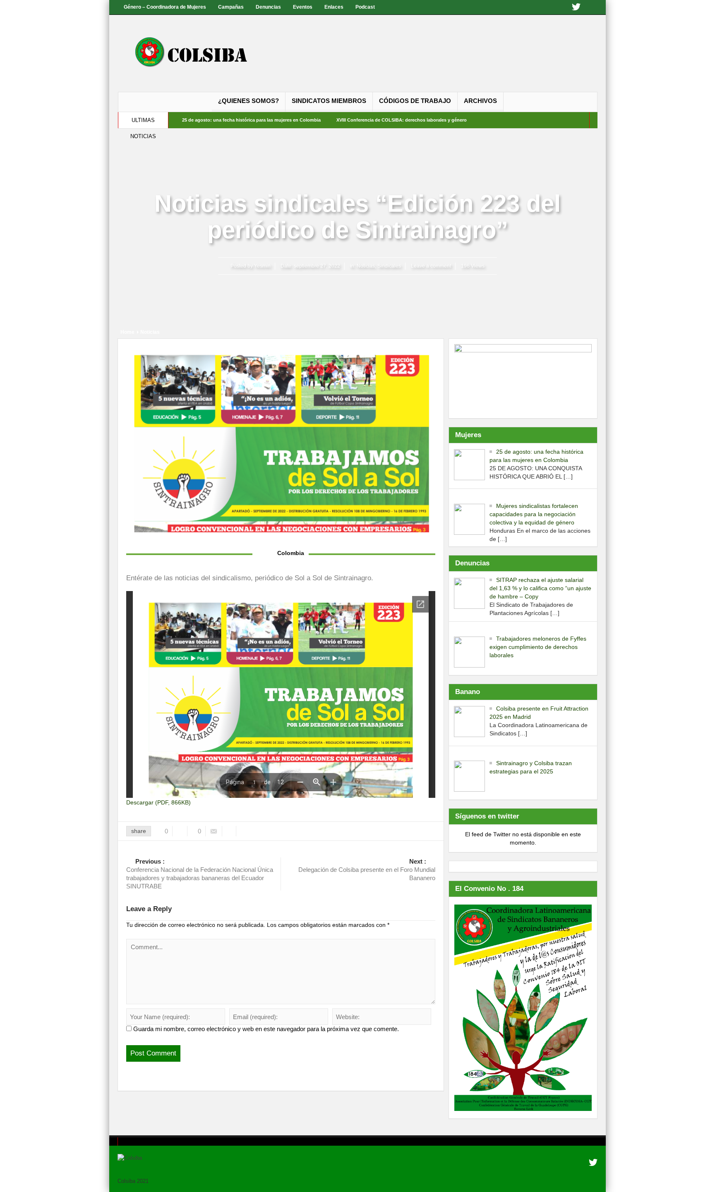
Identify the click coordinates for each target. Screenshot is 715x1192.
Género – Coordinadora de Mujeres (165, 7)
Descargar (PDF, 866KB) (158, 802)
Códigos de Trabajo (415, 100)
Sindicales (389, 266)
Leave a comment (431, 266)
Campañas (231, 7)
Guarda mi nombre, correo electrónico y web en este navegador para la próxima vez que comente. (266, 1028)
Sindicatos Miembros (329, 100)
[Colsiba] (199, 53)
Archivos (480, 100)
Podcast (365, 7)
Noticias (366, 266)
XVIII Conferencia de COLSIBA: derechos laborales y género (401, 119)
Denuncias (268, 7)
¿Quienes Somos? (248, 100)
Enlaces (333, 7)
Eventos (302, 7)
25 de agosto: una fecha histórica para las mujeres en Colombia (251, 119)
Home (127, 332)
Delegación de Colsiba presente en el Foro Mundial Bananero (366, 869)
